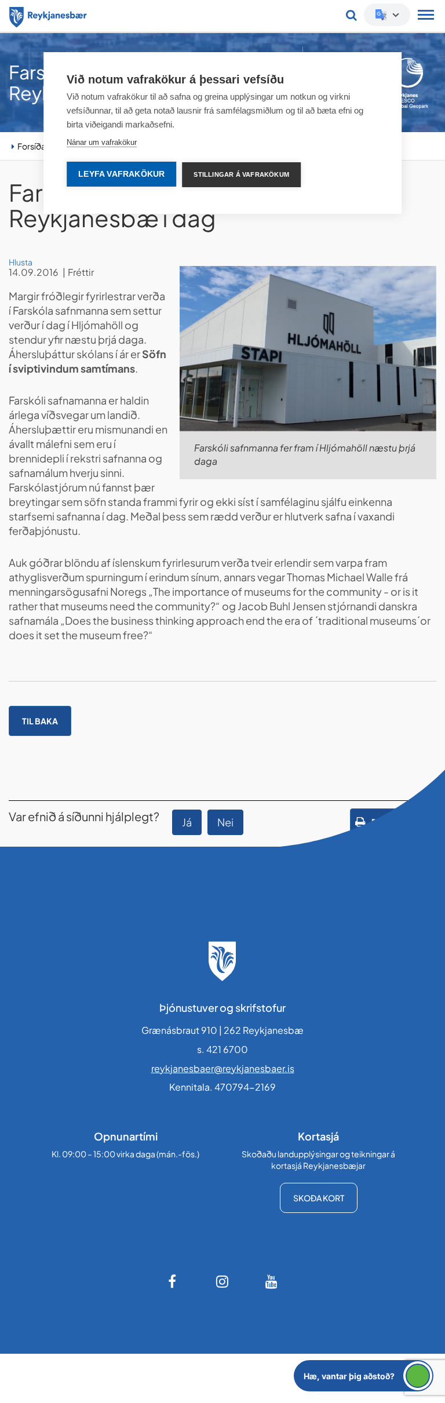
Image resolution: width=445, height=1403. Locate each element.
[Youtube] (271, 1281)
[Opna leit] (351, 15)
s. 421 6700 (222, 1049)
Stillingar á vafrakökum (241, 174)
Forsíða (31, 146)
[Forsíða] (48, 15)
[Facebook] (173, 1281)
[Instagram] (222, 1281)
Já (187, 822)
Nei (225, 822)
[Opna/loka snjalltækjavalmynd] (426, 16)
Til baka (40, 721)
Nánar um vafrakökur (102, 142)
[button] (363, 1375)
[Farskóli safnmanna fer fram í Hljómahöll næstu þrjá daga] (308, 348)
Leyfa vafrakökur (121, 174)
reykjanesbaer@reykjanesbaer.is (222, 1068)
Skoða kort (318, 1198)
